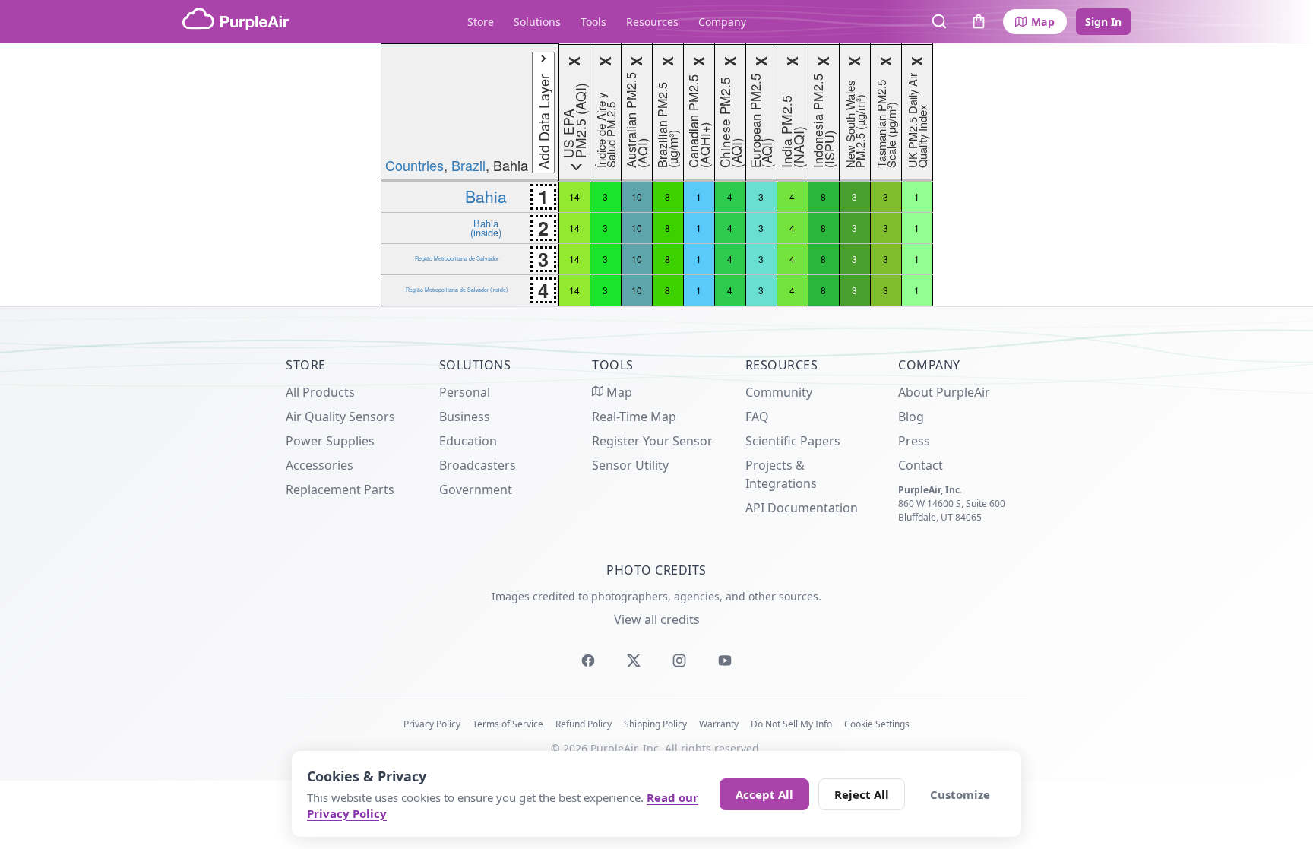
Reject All (861, 794)
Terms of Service (508, 724)
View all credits (657, 619)
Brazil (468, 165)
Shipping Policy (655, 724)
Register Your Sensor (652, 440)
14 (574, 196)
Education (468, 440)
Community (778, 392)
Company (722, 21)
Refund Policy (583, 724)
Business (464, 416)
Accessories (319, 465)
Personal (464, 392)
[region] (656, 174)
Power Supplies (330, 440)
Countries (414, 165)
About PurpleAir (944, 392)
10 (636, 196)
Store (480, 21)
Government (475, 489)
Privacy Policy (431, 724)
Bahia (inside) (485, 227)
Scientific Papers (792, 440)
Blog (911, 416)
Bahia (486, 196)
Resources (652, 21)
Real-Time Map (634, 416)
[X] (633, 660)
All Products (320, 392)
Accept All (764, 794)
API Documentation (801, 507)
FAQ (757, 416)
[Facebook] (588, 660)
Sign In (1103, 21)
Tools (593, 21)
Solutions (537, 21)
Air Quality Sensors (340, 416)
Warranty (719, 724)
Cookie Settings (877, 724)
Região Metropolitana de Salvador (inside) (457, 289)
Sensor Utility (630, 465)
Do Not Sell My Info (791, 724)
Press (914, 440)
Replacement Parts (340, 489)
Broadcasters (477, 465)
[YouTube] (725, 660)
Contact (920, 465)
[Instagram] (679, 660)
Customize (960, 794)
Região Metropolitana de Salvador (456, 258)
